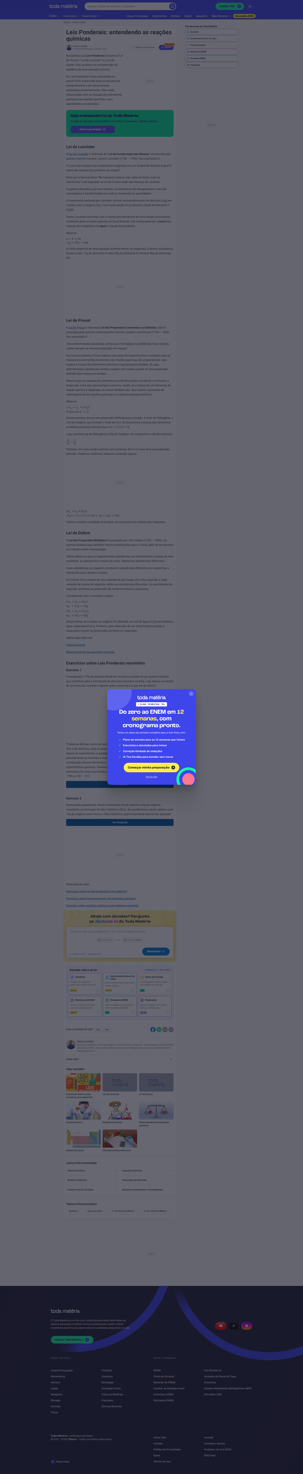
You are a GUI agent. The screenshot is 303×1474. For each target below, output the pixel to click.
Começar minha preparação (148, 767)
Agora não (151, 776)
